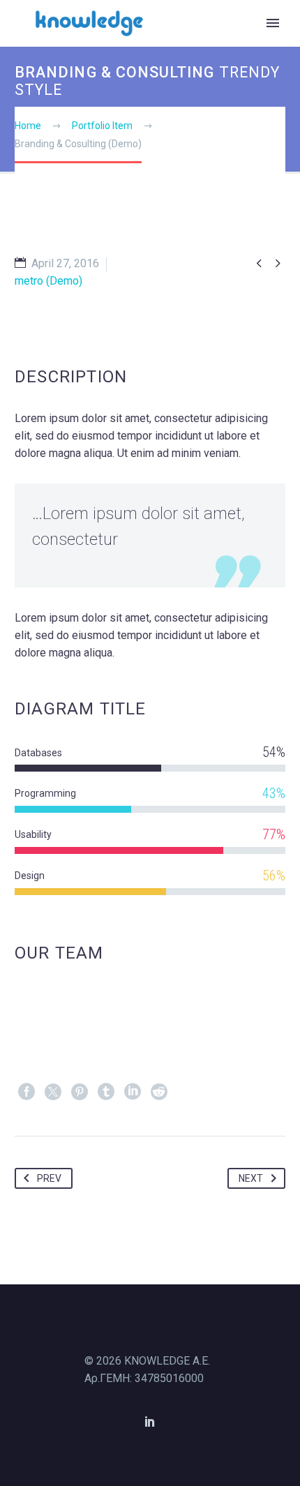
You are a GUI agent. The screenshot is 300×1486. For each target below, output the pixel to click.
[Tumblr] (106, 1091)
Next (251, 1178)
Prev (49, 1178)
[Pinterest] (79, 1091)
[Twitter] (53, 1091)
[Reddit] (159, 1091)
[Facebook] (26, 1091)
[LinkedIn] (132, 1091)
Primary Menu (272, 23)
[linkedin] (150, 1421)
